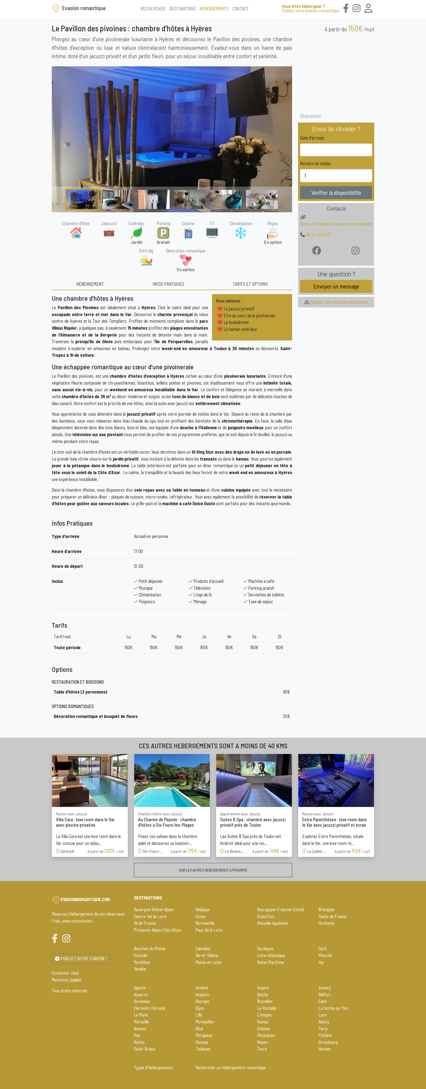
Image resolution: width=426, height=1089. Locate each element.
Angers (263, 987)
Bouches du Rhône (149, 948)
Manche (325, 955)
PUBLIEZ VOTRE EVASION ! (83, 958)
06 (318, 234)
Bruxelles (265, 1001)
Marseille (141, 1021)
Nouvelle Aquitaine (272, 923)
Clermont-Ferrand (149, 1008)
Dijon (199, 1008)
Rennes (201, 1042)
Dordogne (265, 948)
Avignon (202, 994)
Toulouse (202, 1049)
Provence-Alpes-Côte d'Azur (158, 930)
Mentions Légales (66, 979)
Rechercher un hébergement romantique (230, 1067)
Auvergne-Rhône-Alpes (153, 909)
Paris (323, 1028)
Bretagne (326, 909)
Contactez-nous (65, 973)
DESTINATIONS (182, 8)
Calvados (202, 948)
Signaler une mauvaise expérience (338, 302)
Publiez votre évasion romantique (310, 8)
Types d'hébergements (153, 1067)
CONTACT (240, 8)
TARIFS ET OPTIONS (250, 284)
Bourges (202, 1001)
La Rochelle (266, 1008)
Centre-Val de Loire (150, 916)
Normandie (204, 923)
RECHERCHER (153, 8)
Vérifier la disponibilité (336, 192)
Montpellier (204, 1021)
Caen (323, 1001)
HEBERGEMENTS (214, 8)
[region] (336, 79)
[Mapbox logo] (310, 116)
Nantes (140, 1028)
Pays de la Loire (208, 930)
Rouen (262, 1042)
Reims (139, 1042)
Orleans (263, 1028)
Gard (322, 948)
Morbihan (142, 962)
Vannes (325, 1049)
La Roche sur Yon (333, 1008)
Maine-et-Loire (208, 962)
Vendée (140, 969)
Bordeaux (142, 1001)
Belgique (202, 909)
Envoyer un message (336, 286)
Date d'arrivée (312, 138)
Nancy (324, 1021)
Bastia (262, 994)
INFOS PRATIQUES (168, 284)
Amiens (201, 987)
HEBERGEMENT (90, 284)
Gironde (140, 955)
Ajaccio (140, 987)
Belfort (325, 994)
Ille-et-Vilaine (206, 955)
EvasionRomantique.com (85, 899)
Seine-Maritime (270, 962)
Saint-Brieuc (145, 1049)
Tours (262, 1049)
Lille (198, 1015)
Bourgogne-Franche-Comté (280, 909)
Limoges (264, 1015)
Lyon (323, 1015)
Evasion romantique (83, 7)
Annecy (325, 987)
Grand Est (265, 916)
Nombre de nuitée (315, 163)
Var (321, 962)
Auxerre (140, 994)
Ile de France (145, 923)
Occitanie (326, 923)
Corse (200, 916)
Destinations (148, 897)
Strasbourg (328, 1042)
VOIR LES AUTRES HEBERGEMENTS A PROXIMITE (213, 870)
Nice (199, 1028)
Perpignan (266, 1035)
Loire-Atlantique (271, 955)
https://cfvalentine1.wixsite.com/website (336, 224)
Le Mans (141, 1015)
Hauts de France (333, 916)
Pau (137, 1035)
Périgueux (204, 1035)
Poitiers (325, 1035)
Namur (263, 1021)
